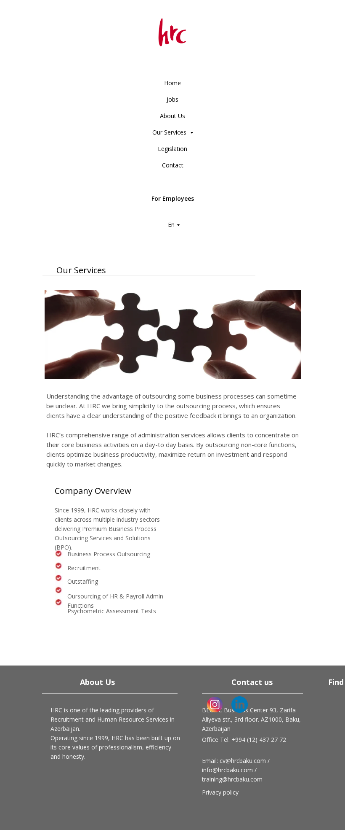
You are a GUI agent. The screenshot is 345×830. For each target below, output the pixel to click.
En (171, 225)
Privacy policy (220, 792)
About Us (172, 116)
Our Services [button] (170, 132)
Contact (172, 165)
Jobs (172, 99)
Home (172, 83)
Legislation (172, 149)
